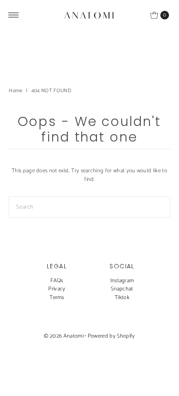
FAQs (56, 280)
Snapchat (122, 288)
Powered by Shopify (111, 336)
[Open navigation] (13, 15)
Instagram (122, 280)
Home (15, 91)
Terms (57, 297)
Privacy (56, 288)
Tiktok (122, 297)
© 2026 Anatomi (63, 336)
